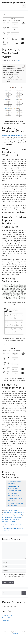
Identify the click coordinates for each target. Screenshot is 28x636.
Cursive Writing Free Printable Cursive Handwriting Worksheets (15, 488)
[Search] (24, 593)
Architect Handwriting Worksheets (14, 482)
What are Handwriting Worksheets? (14, 70)
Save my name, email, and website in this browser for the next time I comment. (14, 576)
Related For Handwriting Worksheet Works (15, 80)
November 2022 (7, 615)
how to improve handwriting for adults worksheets (14, 517)
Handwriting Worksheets (13, 2)
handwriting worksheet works (13, 512)
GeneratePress (14, 633)
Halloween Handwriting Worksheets (15, 499)
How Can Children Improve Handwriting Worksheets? (11, 73)
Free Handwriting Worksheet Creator (13, 494)
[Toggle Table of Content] (22, 66)
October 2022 (6, 618)
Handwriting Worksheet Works (12, 68)
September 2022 (7, 620)
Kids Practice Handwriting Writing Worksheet (15, 504)
